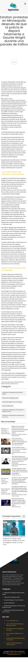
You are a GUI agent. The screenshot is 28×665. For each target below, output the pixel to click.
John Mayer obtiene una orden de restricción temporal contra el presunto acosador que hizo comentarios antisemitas (20, 460)
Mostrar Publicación (7, 406)
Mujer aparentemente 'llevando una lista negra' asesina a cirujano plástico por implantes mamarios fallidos (19, 502)
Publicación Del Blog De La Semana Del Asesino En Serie (12, 410)
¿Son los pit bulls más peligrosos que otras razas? (14, 624)
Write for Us (17, 654)
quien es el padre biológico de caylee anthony (14, 643)
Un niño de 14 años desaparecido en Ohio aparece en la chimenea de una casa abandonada (19, 441)
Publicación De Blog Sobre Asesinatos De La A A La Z (13, 416)
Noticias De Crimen (16, 475)
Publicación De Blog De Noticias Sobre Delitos (12, 393)
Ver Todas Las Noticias (17, 444)
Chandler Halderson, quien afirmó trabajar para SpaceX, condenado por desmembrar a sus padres (20, 471)
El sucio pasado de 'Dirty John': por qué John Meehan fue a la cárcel (19, 449)
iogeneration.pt (14, 653)
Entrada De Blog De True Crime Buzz (12, 402)
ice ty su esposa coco (12, 620)
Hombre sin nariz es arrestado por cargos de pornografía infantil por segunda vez (20, 479)
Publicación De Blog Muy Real (10, 398)
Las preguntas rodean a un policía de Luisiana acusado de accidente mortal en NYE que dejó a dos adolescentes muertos (19, 490)
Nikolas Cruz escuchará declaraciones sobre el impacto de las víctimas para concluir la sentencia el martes (20, 430)
